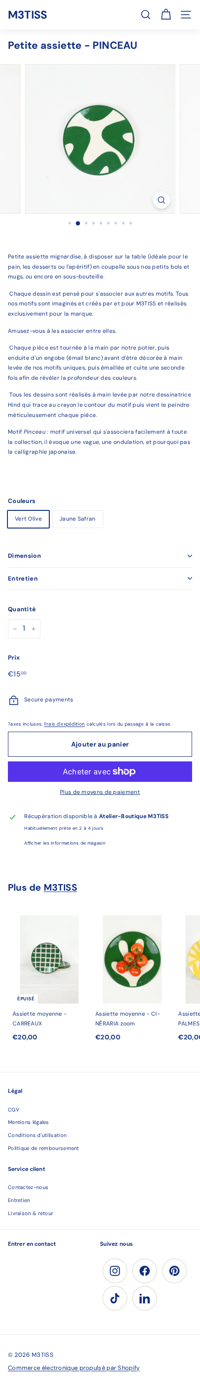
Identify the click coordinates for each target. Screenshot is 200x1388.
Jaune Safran (78, 518)
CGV (13, 1109)
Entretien (23, 578)
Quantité (22, 609)
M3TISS (27, 14)
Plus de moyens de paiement (100, 792)
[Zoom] (161, 200)
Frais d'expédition (64, 724)
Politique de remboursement (43, 1148)
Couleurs (21, 501)
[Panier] (166, 14)
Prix (14, 657)
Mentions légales (28, 1122)
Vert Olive (28, 518)
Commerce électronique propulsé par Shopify (74, 1368)
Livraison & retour (30, 1213)
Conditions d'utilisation (37, 1135)
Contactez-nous (28, 1187)
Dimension (24, 556)
